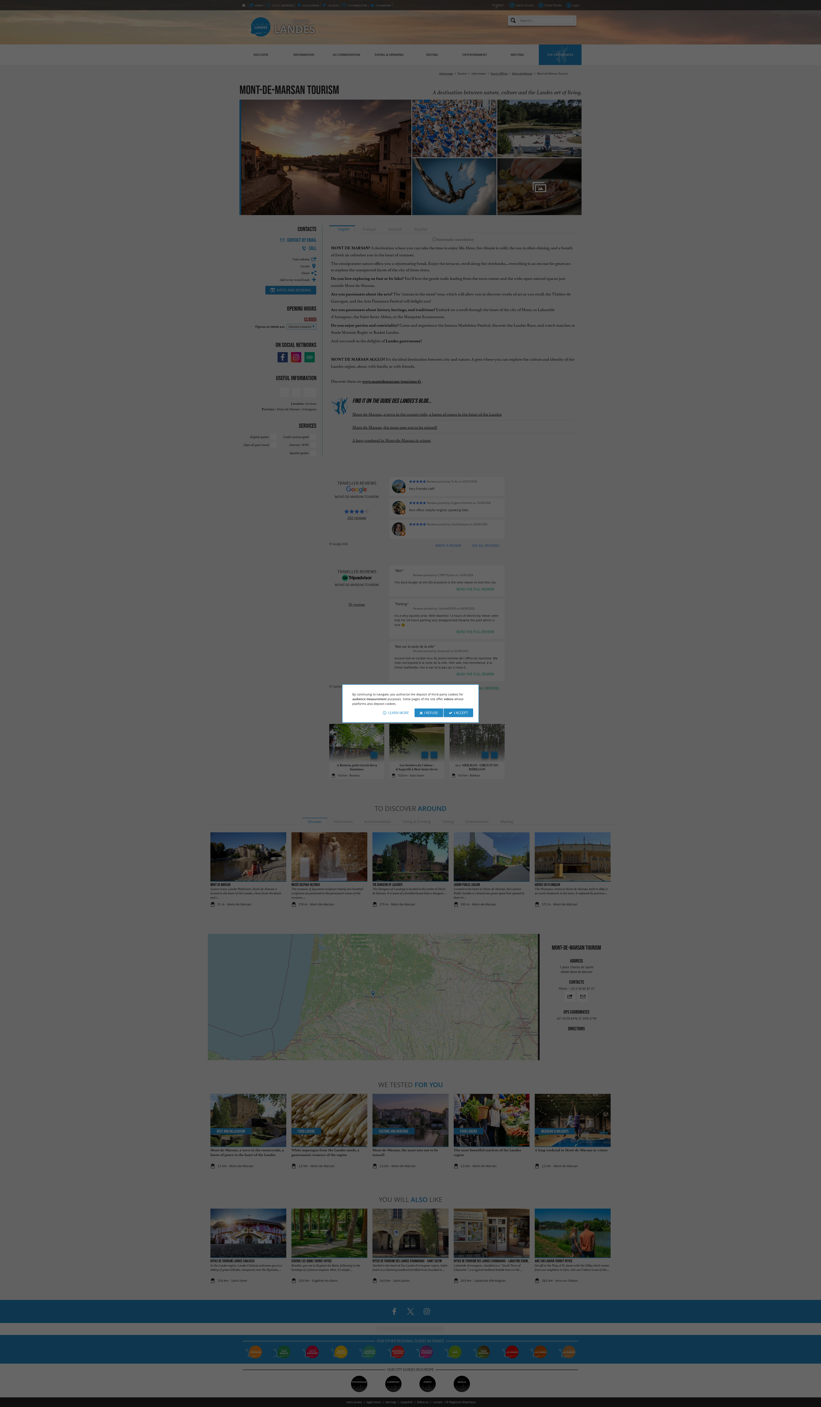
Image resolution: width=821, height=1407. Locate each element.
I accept (461, 712)
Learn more (398, 712)
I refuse (431, 712)
